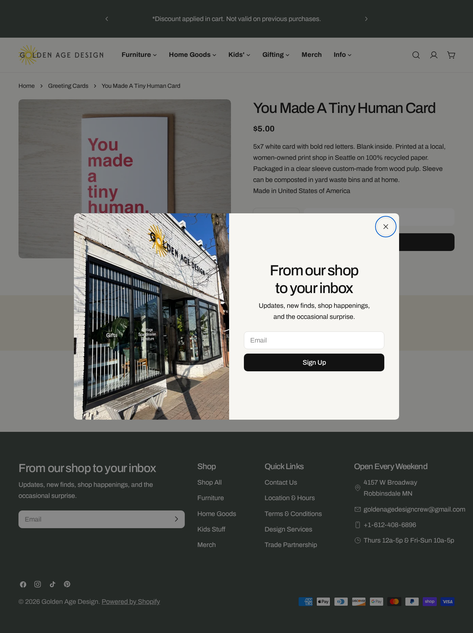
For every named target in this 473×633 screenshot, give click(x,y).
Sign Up (314, 362)
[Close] (386, 226)
